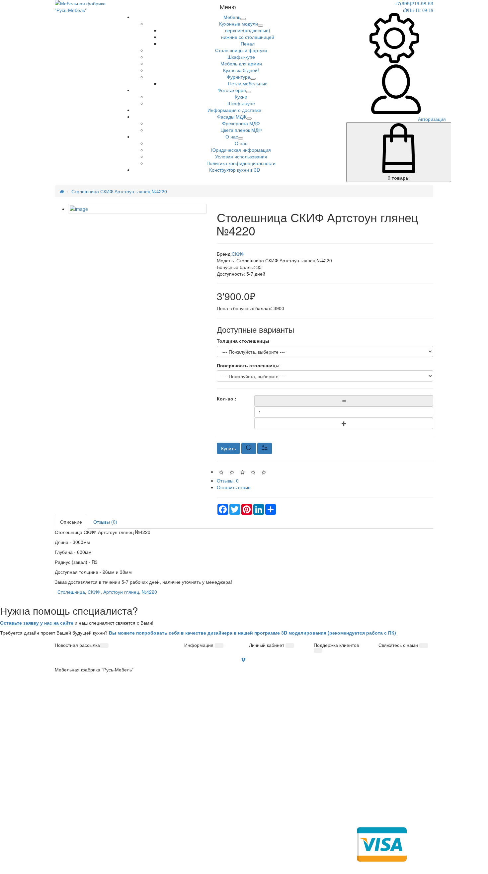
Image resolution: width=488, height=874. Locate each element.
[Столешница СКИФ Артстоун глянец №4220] (137, 209)
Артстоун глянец (121, 591)
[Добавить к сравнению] (264, 448)
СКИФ (238, 253)
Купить (228, 448)
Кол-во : (226, 398)
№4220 (149, 591)
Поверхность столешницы (248, 365)
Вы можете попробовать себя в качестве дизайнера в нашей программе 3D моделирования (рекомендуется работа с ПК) (252, 632)
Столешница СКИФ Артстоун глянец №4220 (119, 191)
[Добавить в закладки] (248, 448)
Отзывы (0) (105, 521)
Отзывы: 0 (228, 480)
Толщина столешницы (243, 340)
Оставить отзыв (233, 487)
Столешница (71, 591)
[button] (231, 17)
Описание (71, 521)
